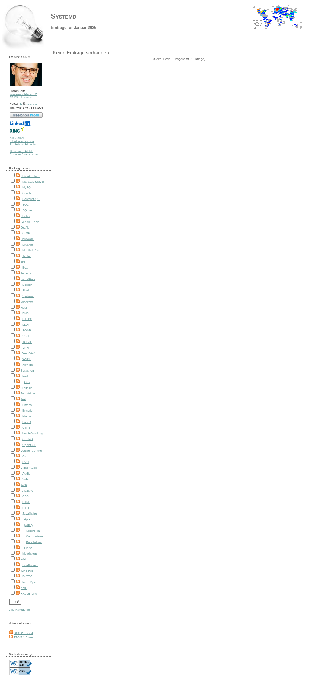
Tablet (26, 256)
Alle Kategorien (20, 609)
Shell (25, 290)
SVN (25, 462)
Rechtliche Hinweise (23, 144)
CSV (27, 382)
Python (27, 387)
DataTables (34, 542)
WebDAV (28, 353)
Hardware (27, 239)
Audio (26, 473)
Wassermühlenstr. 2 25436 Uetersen (23, 95)
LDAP (26, 324)
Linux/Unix (28, 279)
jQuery (28, 525)
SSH (25, 336)
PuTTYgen (29, 582)
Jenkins (26, 273)
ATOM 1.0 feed (24, 637)
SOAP (26, 330)
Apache (27, 490)
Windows (27, 570)
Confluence (30, 565)
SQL (25, 204)
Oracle (26, 193)
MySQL (27, 187)
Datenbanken (30, 176)
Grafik (25, 227)
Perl (25, 376)
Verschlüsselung (32, 433)
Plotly (28, 547)
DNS (25, 313)
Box (25, 267)
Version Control (31, 450)
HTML (26, 502)
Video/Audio (29, 467)
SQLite (27, 210)
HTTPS (27, 319)
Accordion (33, 530)
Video (26, 479)
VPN (25, 347)
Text (23, 399)
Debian (27, 284)
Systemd (63, 16)
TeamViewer (29, 393)
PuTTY (27, 576)
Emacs (27, 404)
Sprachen (27, 370)
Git (24, 456)
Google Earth (30, 221)
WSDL (26, 359)
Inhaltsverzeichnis (22, 141)
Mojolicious (29, 553)
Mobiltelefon (30, 250)
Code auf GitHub (21, 151)
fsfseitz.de (28, 104)
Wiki (23, 559)
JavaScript (29, 513)
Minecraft (27, 301)
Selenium (27, 364)
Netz (24, 307)
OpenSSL (29, 445)
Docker (25, 216)
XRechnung (29, 593)
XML (24, 588)
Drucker (27, 244)
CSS (25, 496)
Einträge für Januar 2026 (73, 27)
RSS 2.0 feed (23, 633)
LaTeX (26, 422)
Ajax (27, 519)
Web (24, 485)
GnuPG (27, 439)
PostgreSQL (31, 199)
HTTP (26, 507)
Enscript (27, 410)
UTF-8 (26, 427)
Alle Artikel (17, 137)
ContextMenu (35, 536)
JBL (23, 261)
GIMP (26, 233)
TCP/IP (27, 342)
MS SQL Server (33, 181)
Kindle (26, 416)
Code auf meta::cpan (24, 154)
